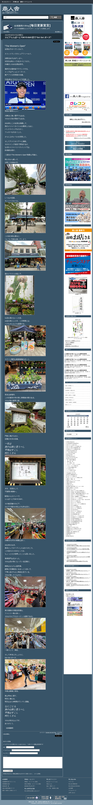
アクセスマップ (72, 790)
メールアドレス (7, 750)
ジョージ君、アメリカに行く (70, 392)
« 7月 (68, 426)
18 (81, 421)
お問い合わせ (72, 792)
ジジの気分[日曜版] (70, 467)
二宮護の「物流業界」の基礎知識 (70, 402)
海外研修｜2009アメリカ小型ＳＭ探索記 (74, 495)
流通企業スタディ (69, 489)
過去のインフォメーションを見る (82, 138)
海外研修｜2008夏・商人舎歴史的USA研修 (75, 492)
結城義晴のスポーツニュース (72, 530)
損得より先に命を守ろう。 (78, 119)
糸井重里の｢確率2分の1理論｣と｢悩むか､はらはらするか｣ (78, 545)
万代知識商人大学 (69, 473)
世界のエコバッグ (68, 404)
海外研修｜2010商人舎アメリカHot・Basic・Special (77, 499)
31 (78, 425)
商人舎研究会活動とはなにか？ (32, 791)
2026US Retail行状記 (70, 450)
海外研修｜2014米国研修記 (71, 514)
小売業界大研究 (68, 344)
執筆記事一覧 (5, 786)
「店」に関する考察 (70, 460)
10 (78, 419)
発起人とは (49, 784)
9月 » (87, 426)
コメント (5, 756)
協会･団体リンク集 (70, 594)
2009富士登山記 (69, 441)
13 (87, 419)
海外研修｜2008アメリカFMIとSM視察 (74, 490)
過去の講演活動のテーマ (8, 788)
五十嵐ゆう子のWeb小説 (69, 397)
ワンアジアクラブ (69, 471)
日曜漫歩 (68, 483)
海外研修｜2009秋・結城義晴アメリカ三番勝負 (76, 496)
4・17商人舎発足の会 (70, 452)
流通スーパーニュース (26, 1)
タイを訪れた (69, 468)
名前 (4, 747)
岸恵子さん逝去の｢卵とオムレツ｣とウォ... (79, 570)
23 (74, 423)
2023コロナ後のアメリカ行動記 (72, 446)
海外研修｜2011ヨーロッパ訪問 (72, 502)
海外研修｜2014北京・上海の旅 (72, 512)
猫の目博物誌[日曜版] (70, 524)
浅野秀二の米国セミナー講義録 (70, 395)
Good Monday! (69, 453)
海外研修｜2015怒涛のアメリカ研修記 (74, 517)
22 (71, 423)
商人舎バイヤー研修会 (70, 476)
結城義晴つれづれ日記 (70, 527)
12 (84, 419)
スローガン (71, 781)
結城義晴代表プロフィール (9, 781)
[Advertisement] (57, 9)
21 (68, 423)
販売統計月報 (69, 536)
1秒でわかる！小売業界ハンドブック (72, 340)
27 (87, 423)
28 (68, 425)
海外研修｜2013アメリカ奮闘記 (72, 506)
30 (74, 425)
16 (74, 421)
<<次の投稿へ (6, 31)
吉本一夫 (68, 574)
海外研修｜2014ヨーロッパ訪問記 (73, 511)
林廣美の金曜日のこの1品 (71, 487)
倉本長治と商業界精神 (70, 474)
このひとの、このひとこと (71, 464)
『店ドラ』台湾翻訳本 (69, 342)
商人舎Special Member (74, 786)
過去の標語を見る (86, 122)
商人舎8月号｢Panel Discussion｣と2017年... (80, 584)
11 (81, 419)
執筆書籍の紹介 (6, 784)
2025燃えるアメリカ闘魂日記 (72, 449)
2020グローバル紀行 (70, 444)
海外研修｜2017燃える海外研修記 (73, 519)
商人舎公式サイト (6, 1)
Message (68, 454)
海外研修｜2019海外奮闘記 (71, 522)
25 (81, 423)
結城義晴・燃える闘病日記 (71, 531)
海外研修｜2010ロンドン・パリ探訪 (73, 498)
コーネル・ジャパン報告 (71, 465)
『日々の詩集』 (69, 462)
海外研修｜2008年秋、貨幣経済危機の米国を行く (76, 493)
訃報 (67, 534)
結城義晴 (68, 570)
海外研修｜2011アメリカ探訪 (72, 500)
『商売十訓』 (69, 461)
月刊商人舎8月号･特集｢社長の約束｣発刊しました (78, 131)
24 (78, 423)
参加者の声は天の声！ (30, 786)
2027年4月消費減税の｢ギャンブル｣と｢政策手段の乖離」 (78, 548)
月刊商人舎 (16, 1)
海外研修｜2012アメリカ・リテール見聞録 (75, 503)
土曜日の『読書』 (69, 479)
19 (84, 421)
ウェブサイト (6, 753)
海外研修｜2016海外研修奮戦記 (72, 518)
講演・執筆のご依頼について (9, 790)
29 (71, 425)
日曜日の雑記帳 (69, 481)
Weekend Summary (70, 458)
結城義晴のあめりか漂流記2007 (72, 528)
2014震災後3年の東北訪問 (71, 443)
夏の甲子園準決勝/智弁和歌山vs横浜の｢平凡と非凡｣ (77, 561)
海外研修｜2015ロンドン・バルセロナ (74, 515)
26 (84, 423)
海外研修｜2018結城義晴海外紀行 (73, 521)
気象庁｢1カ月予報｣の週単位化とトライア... (80, 577)
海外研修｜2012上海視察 (71, 505)
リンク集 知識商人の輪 (52, 788)
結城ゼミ (68, 525)
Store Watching (69, 456)
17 (78, 421)
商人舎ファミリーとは (51, 781)
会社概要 (71, 788)
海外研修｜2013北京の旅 (71, 509)
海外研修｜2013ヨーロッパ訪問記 (73, 508)
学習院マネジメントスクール (72, 480)
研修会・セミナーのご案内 (31, 781)
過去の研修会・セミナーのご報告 (33, 784)
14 (68, 421)
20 (87, 421)
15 (71, 421)
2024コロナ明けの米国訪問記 (72, 447)
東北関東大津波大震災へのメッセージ (74, 486)
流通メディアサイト (70, 595)
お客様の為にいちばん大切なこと (72, 345)
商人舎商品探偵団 (68, 388)
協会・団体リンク (50, 786)
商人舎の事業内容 (73, 784)
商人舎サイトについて (59, 801)
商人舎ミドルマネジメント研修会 (73, 477)
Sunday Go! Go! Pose (51, 732)
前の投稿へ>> (58, 31)
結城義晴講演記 (69, 533)
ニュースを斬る (69, 470)
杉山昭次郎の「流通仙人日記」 (70, 390)
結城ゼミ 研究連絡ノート (69, 385)
